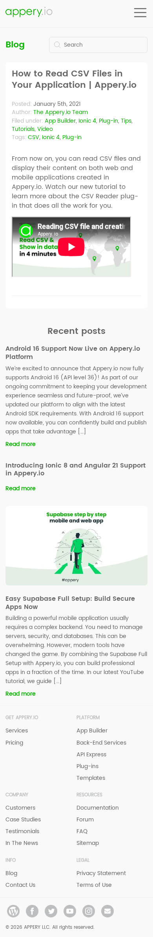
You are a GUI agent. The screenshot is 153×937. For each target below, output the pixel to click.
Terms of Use (94, 885)
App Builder (60, 120)
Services (16, 730)
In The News (21, 843)
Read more (20, 444)
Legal (82, 860)
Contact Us (20, 885)
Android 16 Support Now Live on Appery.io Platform (72, 353)
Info (10, 860)
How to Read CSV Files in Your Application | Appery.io (74, 79)
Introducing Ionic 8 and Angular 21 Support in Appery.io (75, 469)
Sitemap (87, 843)
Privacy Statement (101, 873)
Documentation (97, 807)
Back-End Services (101, 742)
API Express (91, 754)
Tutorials (23, 129)
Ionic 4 (87, 120)
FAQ (81, 831)
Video (45, 129)
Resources (89, 795)
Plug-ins (87, 766)
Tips (126, 120)
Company (16, 795)
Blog (15, 45)
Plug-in (108, 120)
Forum (85, 819)
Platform (88, 717)
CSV (33, 137)
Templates (90, 778)
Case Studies (23, 819)
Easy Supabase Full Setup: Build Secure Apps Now (70, 603)
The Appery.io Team (60, 112)
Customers (20, 807)
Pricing (14, 742)
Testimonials (22, 831)
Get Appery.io (21, 717)
